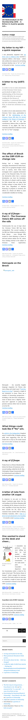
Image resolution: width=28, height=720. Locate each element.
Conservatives (5, 145)
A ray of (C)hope (11, 460)
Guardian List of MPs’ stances (13, 600)
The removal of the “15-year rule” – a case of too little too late (14, 689)
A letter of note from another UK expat (13, 493)
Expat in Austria (15, 529)
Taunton (7, 147)
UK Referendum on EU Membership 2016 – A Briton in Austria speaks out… (13, 23)
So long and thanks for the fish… (13, 653)
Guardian (21, 529)
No (24, 452)
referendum (5, 454)
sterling (9, 207)
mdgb (5, 699)
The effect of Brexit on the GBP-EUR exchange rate (13, 156)
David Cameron (19, 452)
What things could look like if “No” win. (13, 427)
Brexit (22, 205)
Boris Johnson (5, 594)
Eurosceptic (15, 592)
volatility (13, 207)
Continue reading (20, 65)
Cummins (8, 529)
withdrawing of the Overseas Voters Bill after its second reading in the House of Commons (14, 117)
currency (4, 207)
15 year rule (13, 73)
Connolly (18, 594)
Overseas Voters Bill (14, 145)
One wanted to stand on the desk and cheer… (13, 539)
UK (3, 75)
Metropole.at (20, 418)
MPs (21, 623)
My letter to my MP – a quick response (13, 48)
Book (23, 592)
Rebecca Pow (8, 75)
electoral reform (21, 73)
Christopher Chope (17, 255)
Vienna (4, 419)
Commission (12, 594)
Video (14, 623)
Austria (18, 142)
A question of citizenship (11, 672)
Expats (15, 144)
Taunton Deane (15, 75)
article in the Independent (12, 433)
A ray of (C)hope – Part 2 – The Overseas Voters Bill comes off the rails (14, 217)
